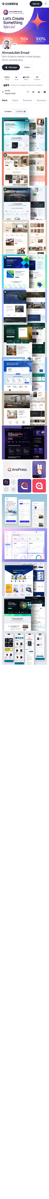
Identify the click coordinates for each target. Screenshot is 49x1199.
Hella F (39, 85)
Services (41, 100)
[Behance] (39, 92)
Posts (15, 100)
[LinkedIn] (45, 92)
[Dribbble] (33, 92)
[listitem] (37, 77)
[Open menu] (45, 3)
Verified (19, 111)
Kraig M (23, 85)
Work (4, 100)
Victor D (30, 85)
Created (8, 111)
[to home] (10, 3)
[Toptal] (27, 92)
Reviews (27, 100)
